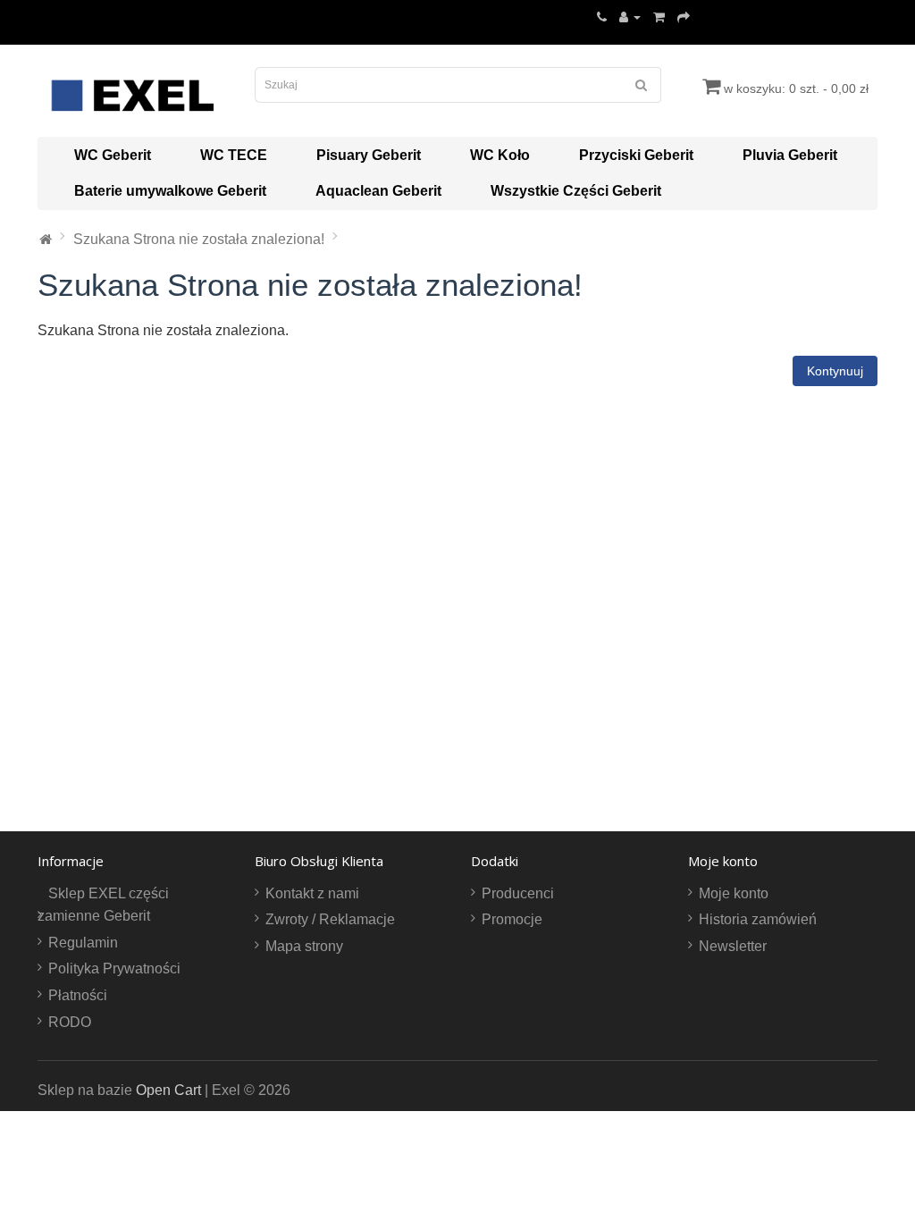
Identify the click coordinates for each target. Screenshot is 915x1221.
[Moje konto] (630, 16)
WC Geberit (112, 155)
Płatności (77, 995)
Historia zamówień (758, 919)
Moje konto (733, 893)
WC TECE (233, 155)
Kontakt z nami (312, 893)
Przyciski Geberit (636, 155)
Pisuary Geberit (368, 155)
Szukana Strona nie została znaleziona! (198, 239)
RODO (69, 1022)
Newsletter (733, 946)
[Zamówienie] (683, 16)
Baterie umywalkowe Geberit (170, 190)
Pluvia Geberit (790, 155)
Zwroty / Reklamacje (330, 919)
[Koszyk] (659, 16)
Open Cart (168, 1090)
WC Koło (500, 155)
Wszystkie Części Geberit (576, 190)
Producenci (518, 893)
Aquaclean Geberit (378, 190)
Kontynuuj (835, 371)
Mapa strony (304, 946)
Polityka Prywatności (114, 968)
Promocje (512, 919)
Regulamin (83, 942)
